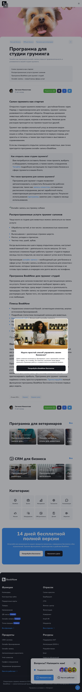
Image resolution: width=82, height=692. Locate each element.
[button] (5, 5)
